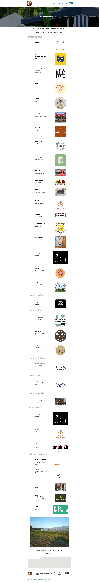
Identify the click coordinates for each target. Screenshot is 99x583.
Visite (62, 3)
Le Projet (57, 3)
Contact (66, 3)
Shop (54, 3)
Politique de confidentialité (47, 579)
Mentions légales (30, 579)
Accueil (50, 3)
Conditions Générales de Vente (38, 579)
